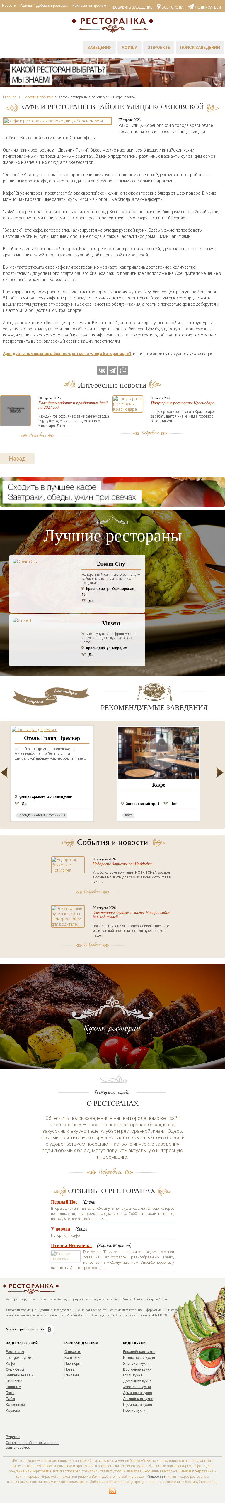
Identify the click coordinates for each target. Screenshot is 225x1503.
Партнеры (72, 1363)
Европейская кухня (139, 1352)
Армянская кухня (137, 1393)
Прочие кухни (134, 1410)
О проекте (158, 47)
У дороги (60, 1228)
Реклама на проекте (89, 6)
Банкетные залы (19, 1375)
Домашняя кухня (137, 1381)
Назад (17, 458)
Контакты (72, 1358)
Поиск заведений (200, 47)
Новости (9, 6)
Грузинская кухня (137, 1405)
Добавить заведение (132, 7)
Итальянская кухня (139, 1358)
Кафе (10, 1363)
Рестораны (15, 1352)
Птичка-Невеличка (71, 1245)
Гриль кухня (132, 1375)
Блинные (13, 1387)
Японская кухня (136, 1363)
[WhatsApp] (123, 370)
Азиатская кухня (137, 1387)
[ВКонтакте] (102, 370)
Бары (10, 1393)
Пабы (10, 1399)
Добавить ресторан (52, 6)
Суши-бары (15, 1369)
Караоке (13, 1410)
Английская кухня (138, 1399)
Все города (172, 7)
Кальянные (15, 1405)
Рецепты (13, 1437)
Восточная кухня (137, 1369)
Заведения (99, 47)
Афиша (26, 6)
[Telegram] (112, 370)
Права (69, 1369)
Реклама (71, 1375)
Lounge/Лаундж (19, 1358)
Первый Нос (64, 1201)
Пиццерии (14, 1381)
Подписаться (208, 7)
